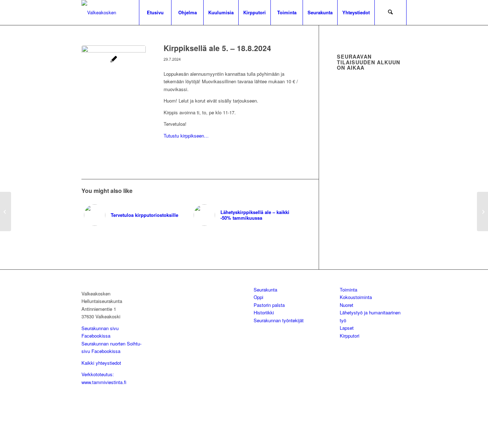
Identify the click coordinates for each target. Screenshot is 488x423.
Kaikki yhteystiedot (101, 362)
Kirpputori (349, 335)
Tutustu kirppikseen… (186, 135)
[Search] (390, 12)
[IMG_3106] (113, 77)
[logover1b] (118, 12)
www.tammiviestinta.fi (103, 382)
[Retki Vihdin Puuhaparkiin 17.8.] (482, 211)
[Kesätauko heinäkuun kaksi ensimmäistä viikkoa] (5, 211)
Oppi (258, 297)
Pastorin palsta (269, 305)
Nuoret (346, 305)
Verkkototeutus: (97, 374)
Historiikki (264, 312)
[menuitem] (155, 12)
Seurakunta (265, 289)
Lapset (347, 327)
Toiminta (348, 289)
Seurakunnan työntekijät (279, 320)
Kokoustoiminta (356, 297)
